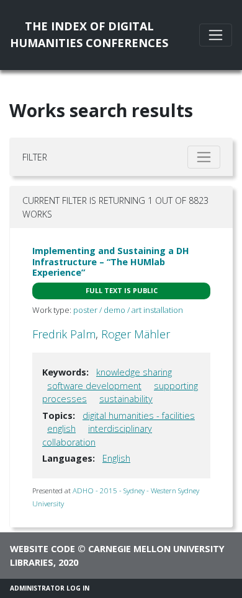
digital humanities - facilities (139, 415)
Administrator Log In (49, 588)
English (116, 458)
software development (94, 386)
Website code (42, 549)
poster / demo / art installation (128, 309)
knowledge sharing (134, 372)
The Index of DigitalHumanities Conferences (89, 34)
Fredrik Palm (64, 334)
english (61, 428)
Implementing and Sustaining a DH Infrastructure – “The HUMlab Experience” (110, 261)
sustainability (126, 399)
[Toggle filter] (203, 157)
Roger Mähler (135, 334)
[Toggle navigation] (215, 35)
